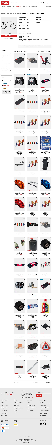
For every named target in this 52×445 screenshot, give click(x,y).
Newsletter (3, 408)
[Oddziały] (41, 3)
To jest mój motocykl (8, 35)
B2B (1, 403)
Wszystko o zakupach (31, 405)
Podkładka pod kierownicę (32, 274)
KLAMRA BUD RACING (32, 111)
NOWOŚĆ (5, 83)
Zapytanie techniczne (4, 405)
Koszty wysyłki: (18, 440)
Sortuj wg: (43, 51)
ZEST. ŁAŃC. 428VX (32, 294)
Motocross (32, 90)
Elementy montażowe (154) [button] (6, 70)
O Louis (28, 402)
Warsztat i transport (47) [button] (6, 68)
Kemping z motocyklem (18, 412)
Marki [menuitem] (24, 6)
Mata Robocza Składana (19, 111)
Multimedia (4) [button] (4, 66)
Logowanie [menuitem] (49, 6)
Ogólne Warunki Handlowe (44, 403)
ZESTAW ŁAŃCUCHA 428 (32, 336)
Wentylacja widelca (19, 253)
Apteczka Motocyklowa (19, 355)
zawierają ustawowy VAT (27, 439)
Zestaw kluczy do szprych (32, 193)
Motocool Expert (45, 315)
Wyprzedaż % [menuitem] (18, 6)
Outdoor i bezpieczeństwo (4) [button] (6, 64)
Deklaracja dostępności (44, 413)
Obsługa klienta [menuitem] (34, 6)
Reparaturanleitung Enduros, (45, 152)
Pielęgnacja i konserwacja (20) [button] (6, 56)
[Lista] (39, 51)
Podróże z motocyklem (18, 407)
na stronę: (24, 51)
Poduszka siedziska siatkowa (45, 336)
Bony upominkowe (4, 410)
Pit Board (19, 294)
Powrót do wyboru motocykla (7, 10)
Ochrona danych (43, 405)
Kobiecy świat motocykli (18, 402)
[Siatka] (37, 51)
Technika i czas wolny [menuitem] (11, 6)
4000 (19, 376)
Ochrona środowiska (43, 415)
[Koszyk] (50, 3)
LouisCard (2, 412)
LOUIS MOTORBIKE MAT (45, 90)
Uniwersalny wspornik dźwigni (19, 193)
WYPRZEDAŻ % (6, 85)
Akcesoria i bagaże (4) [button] (6, 58)
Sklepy (28, 403)
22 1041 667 (7, 394)
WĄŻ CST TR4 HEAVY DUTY (32, 69)
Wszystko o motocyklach (18, 408)
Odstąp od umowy (4, 415)
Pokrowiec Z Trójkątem (45, 355)
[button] (37, 3)
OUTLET (5, 88)
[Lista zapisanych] (47, 3)
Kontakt (2, 402)
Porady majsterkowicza (18, 403)
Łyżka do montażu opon (32, 376)
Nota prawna (42, 402)
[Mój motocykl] (44, 3)
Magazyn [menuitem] (28, 6)
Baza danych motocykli (5, 407)
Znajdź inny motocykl (8, 38)
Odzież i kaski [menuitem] (3, 6)
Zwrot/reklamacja (4, 413)
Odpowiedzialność (30, 410)
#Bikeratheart (16, 405)
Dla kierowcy (16, 410)
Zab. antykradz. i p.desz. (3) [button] (6, 61)
